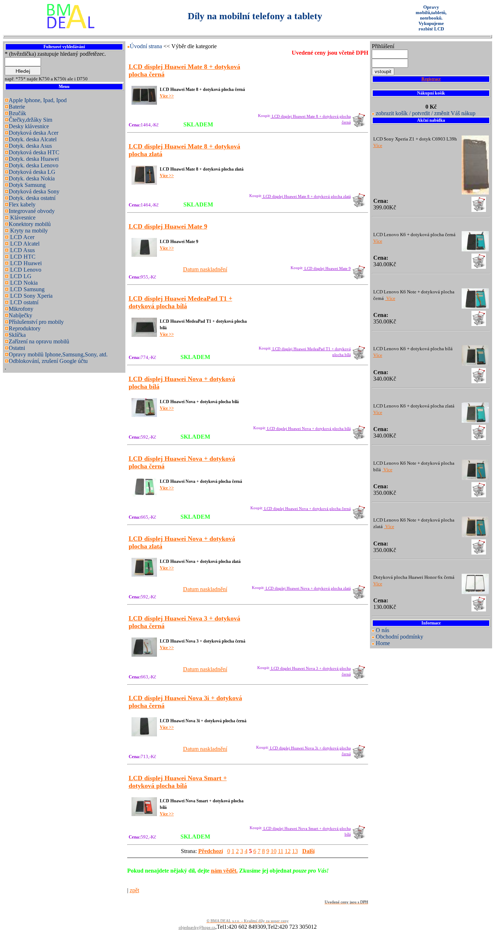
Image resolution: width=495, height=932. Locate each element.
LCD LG (20, 276)
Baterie (17, 107)
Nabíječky (20, 315)
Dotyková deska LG (32, 172)
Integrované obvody (32, 211)
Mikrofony (21, 309)
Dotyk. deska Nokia (32, 178)
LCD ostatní (23, 302)
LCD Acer (21, 237)
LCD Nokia (23, 283)
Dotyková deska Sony (34, 191)
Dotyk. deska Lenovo (33, 165)
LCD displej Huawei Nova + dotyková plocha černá (307, 509)
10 (273, 851)
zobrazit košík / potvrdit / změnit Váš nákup (425, 113)
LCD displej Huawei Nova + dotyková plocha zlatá (308, 588)
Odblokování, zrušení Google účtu (48, 361)
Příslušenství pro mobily (36, 322)
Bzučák (17, 113)
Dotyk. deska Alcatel (33, 139)
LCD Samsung (27, 289)
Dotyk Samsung (27, 185)
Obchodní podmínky (399, 637)
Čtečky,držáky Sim (30, 120)
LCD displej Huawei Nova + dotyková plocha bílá (308, 429)
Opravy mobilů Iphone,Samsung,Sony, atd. (58, 354)
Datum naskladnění (205, 269)
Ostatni (17, 348)
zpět (134, 890)
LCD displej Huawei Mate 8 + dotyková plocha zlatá (306, 196)
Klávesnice (22, 217)
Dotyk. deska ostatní (32, 198)
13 (295, 851)
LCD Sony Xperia (31, 296)
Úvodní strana (146, 46)
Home (383, 643)
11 (280, 851)
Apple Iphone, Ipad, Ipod (38, 100)
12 (288, 851)
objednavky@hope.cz (197, 927)
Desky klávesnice (29, 126)
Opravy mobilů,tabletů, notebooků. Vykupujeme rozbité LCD (431, 18)
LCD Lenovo (25, 270)
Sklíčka (17, 335)
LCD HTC (22, 257)
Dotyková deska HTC (34, 152)
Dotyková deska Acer (33, 133)
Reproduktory (25, 328)
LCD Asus (22, 250)
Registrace (431, 79)
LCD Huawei (25, 263)
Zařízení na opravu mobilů (39, 341)
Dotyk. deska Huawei (34, 159)
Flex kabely (22, 204)
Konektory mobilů (30, 224)
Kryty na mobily (28, 230)
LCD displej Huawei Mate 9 (327, 269)
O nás (382, 630)
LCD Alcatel (24, 244)
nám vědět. (224, 871)
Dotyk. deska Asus (30, 146)
